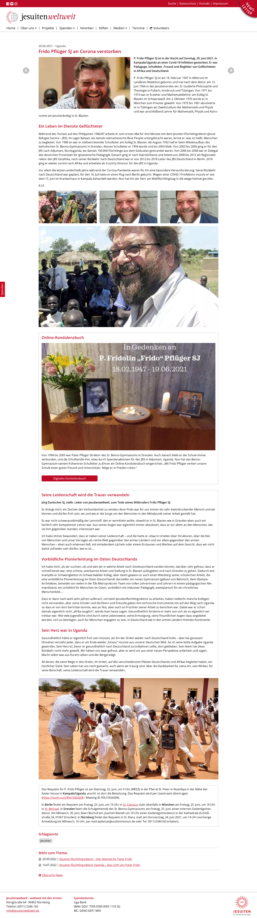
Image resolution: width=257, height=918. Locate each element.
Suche (172, 3)
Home (10, 28)
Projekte (48, 28)
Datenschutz (187, 3)
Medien (118, 28)
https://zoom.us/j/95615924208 (63, 798)
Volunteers (161, 28)
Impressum (220, 3)
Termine (138, 28)
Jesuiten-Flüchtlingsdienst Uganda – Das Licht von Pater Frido (99, 865)
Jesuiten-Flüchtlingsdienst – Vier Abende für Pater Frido (95, 859)
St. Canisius (130, 805)
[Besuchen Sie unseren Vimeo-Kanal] (12, 3)
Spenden (65, 28)
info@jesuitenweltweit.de (22, 911)
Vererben (87, 28)
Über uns (27, 28)
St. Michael (52, 809)
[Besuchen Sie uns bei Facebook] (8, 3)
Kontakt (204, 3)
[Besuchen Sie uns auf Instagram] (16, 3)
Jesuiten (45, 841)
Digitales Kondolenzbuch (69, 478)
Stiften (103, 28)
